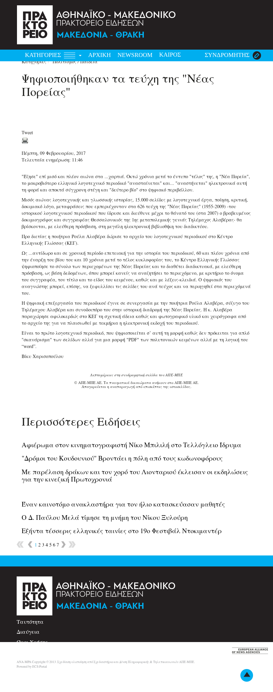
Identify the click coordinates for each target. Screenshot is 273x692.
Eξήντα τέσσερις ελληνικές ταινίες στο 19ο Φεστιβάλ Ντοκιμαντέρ (122, 530)
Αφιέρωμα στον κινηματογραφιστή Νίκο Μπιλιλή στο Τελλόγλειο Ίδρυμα (131, 444)
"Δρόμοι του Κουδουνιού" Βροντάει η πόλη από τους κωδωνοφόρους (122, 458)
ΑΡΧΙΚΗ (99, 55)
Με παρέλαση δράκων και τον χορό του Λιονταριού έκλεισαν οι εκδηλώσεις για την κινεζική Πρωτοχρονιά (135, 475)
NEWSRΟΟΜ (135, 55)
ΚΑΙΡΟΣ (170, 54)
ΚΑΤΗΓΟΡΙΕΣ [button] (44, 55)
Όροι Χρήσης (32, 642)
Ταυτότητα (30, 621)
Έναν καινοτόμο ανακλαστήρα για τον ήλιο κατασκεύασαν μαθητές (123, 504)
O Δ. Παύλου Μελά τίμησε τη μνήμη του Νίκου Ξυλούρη (105, 517)
